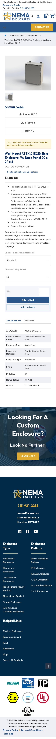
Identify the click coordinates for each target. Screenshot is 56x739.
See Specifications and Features (22, 172)
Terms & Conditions (32, 730)
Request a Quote (11, 5)
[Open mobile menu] (4, 27)
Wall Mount (33, 35)
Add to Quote (28, 307)
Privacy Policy (10, 730)
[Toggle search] (32, 16)
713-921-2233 (27, 8)
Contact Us (42, 27)
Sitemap (9, 733)
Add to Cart (28, 300)
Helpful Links (12, 621)
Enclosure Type (17, 35)
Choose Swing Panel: (15, 269)
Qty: (8, 291)
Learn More (28, 456)
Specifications (14, 320)
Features (29, 320)
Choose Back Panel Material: (20, 252)
